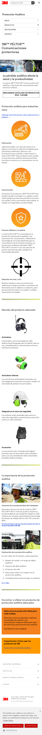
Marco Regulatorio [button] (13, 678)
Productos (9, 25)
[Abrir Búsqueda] (39, 3)
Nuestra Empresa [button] (12, 664)
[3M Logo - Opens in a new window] (5, 2)
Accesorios (6, 447)
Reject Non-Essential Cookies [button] (13, 725)
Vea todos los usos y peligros (15, 629)
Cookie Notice (8, 721)
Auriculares (6, 337)
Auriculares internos (10, 375)
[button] (10, 730)
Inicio (6, 21)
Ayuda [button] (6, 684)
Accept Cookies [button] (31, 725)
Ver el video (5, 583)
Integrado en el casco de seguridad (16, 411)
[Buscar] (33, 2)
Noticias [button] (7, 671)
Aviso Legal (14, 697)
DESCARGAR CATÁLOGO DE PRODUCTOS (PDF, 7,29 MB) (21, 94)
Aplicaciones (10, 30)
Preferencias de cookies (18, 698)
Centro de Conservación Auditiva (17, 648)
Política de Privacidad (26, 697)
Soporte (8, 34)
